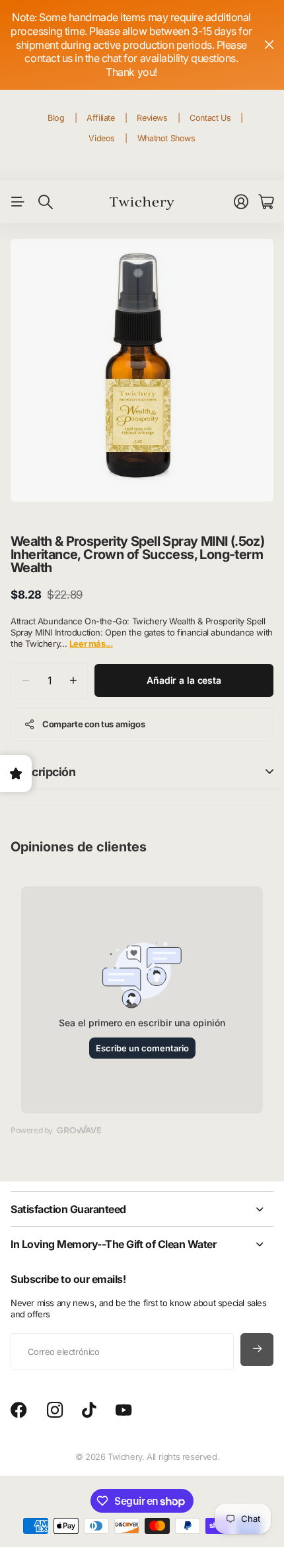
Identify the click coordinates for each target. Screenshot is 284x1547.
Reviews (152, 118)
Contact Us (210, 118)
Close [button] (142, 1209)
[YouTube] (123, 1410)
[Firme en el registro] (241, 202)
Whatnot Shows (166, 138)
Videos (102, 138)
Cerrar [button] (268, 45)
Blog (56, 118)
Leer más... (91, 643)
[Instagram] (55, 1410)
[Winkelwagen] (265, 202)
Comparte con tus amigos (93, 724)
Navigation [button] (18, 201)
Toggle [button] (269, 771)
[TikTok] (89, 1410)
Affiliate (101, 118)
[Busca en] (45, 201)
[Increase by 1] (73, 681)
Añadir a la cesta (184, 680)
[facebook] (19, 1410)
